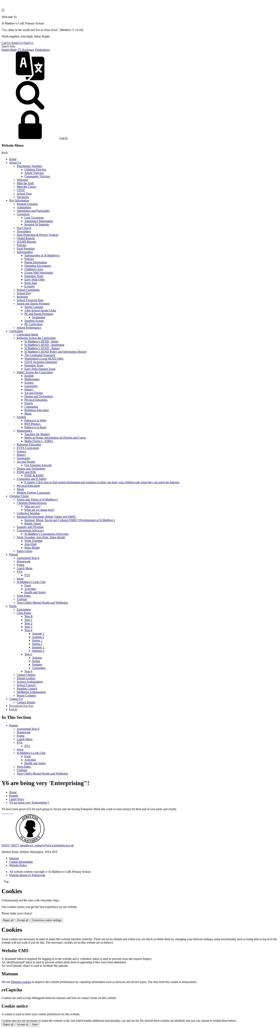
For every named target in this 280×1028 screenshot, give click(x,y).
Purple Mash (9, 49)
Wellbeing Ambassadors (31, 692)
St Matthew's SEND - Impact (42, 348)
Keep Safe (30, 283)
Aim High (30, 544)
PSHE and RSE (26, 472)
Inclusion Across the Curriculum (36, 338)
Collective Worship (28, 513)
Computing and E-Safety (32, 478)
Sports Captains (33, 307)
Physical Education (35, 399)
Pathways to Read (35, 427)
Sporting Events (34, 320)
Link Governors (34, 217)
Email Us (17, 42)
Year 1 (28, 619)
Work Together (33, 540)
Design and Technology (38, 396)
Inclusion (22, 296)
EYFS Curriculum (28, 448)
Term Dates (24, 595)
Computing (31, 406)
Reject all (8, 920)
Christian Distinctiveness (31, 503)
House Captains (26, 695)
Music (28, 413)
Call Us (6, 42)
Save (35, 1024)
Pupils (13, 606)
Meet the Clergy (26, 186)
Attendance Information (38, 221)
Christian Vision (19, 496)
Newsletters (24, 231)
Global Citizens (26, 674)
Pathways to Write (35, 420)
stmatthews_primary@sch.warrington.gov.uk (47, 845)
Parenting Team (33, 276)
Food (27, 585)
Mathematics (32, 379)
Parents (13, 554)
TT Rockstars (26, 49)
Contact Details (26, 702)
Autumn (37, 657)
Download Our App (21, 705)
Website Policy (18, 865)
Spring (36, 661)
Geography (31, 386)
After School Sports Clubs (40, 310)
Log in (63, 138)
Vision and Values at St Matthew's (37, 499)
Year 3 (28, 626)
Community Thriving (37, 176)
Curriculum (16, 331)
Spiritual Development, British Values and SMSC (46, 516)
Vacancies (23, 197)
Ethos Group (24, 551)
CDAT (21, 190)
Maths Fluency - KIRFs (38, 441)
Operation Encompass (37, 265)
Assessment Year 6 (28, 558)
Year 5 (28, 654)
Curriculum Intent (27, 334)
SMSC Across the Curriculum (35, 372)
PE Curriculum (33, 324)
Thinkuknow (42, 49)
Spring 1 (37, 640)
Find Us (28, 42)
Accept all (22, 920)
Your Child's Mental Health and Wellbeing (42, 602)
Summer (37, 664)
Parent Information (35, 262)
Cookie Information (21, 861)
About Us (15, 162)
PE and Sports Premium (38, 313)
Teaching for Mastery (37, 434)
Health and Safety (35, 592)
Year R (28, 616)
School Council (26, 685)
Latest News (16, 799)
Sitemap (14, 858)
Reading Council (27, 688)
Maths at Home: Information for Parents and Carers (55, 437)
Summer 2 (38, 650)
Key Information (19, 200)
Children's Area (33, 269)
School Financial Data (30, 300)
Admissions (24, 207)
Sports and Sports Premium (33, 303)
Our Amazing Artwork (38, 465)
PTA (19, 571)
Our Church (24, 228)
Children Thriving (35, 169)
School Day (24, 293)
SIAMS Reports (26, 241)
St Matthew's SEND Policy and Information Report (55, 351)
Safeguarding (25, 252)
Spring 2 (37, 643)
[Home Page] (3, 10)
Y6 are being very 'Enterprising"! (29, 802)
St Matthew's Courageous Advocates (46, 533)
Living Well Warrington (38, 272)
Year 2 (28, 623)
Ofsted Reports (26, 238)
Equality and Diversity (30, 527)
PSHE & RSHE (34, 475)
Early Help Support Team (39, 368)
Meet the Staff (25, 183)
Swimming (38, 317)
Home (13, 159)
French (28, 403)
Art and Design (33, 393)
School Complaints (28, 289)
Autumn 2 (38, 637)
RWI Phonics (32, 423)
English (29, 375)
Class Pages (24, 613)
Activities (30, 588)
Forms (20, 564)
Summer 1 (38, 647)
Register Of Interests (36, 224)
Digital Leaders (26, 678)
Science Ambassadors (30, 681)
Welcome (22, 179)
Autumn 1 (38, 633)
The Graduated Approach (39, 355)
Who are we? (32, 506)
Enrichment (24, 609)
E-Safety (29, 286)
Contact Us (16, 698)
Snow (20, 578)
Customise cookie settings (46, 920)
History (28, 389)
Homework (23, 561)
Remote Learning (27, 203)
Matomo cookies (21, 982)
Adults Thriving (34, 173)
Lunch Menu (24, 568)
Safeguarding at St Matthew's (42, 255)
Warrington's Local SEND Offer (43, 358)
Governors (23, 214)
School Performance (29, 327)
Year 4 (28, 630)
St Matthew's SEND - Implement (44, 344)
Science (29, 382)
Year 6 (28, 671)
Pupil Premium (26, 248)
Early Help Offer (34, 279)
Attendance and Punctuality (33, 210)
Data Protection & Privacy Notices (37, 234)
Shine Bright (32, 547)
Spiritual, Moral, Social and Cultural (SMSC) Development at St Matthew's (69, 520)
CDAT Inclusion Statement (40, 362)
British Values (32, 523)
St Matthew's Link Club (31, 582)
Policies (21, 245)
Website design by (27, 875)
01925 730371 (10, 845)
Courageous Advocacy (30, 530)
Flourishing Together (29, 166)
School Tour (24, 193)
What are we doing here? (39, 509)
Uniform (22, 599)
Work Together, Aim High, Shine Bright (41, 537)
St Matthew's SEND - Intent (41, 341)
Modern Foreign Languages (33, 492)
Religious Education (36, 410)
